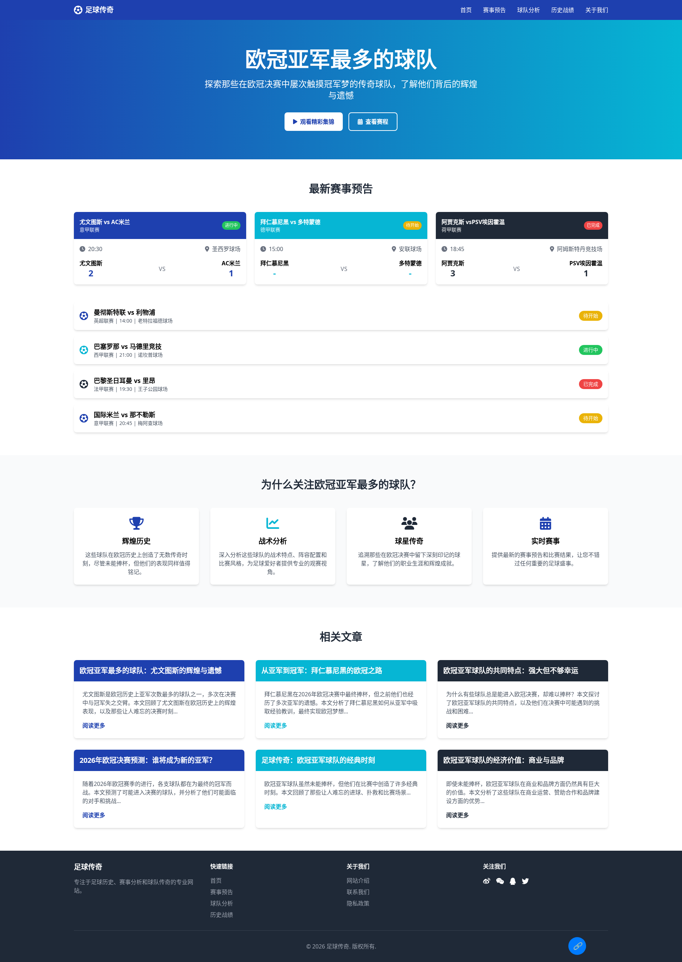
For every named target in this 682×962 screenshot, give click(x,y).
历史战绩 (562, 10)
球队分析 (528, 10)
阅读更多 (93, 725)
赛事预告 (494, 10)
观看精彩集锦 (317, 122)
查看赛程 (377, 122)
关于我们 (596, 10)
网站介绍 (358, 880)
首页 (466, 10)
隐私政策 (358, 903)
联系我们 (358, 892)
